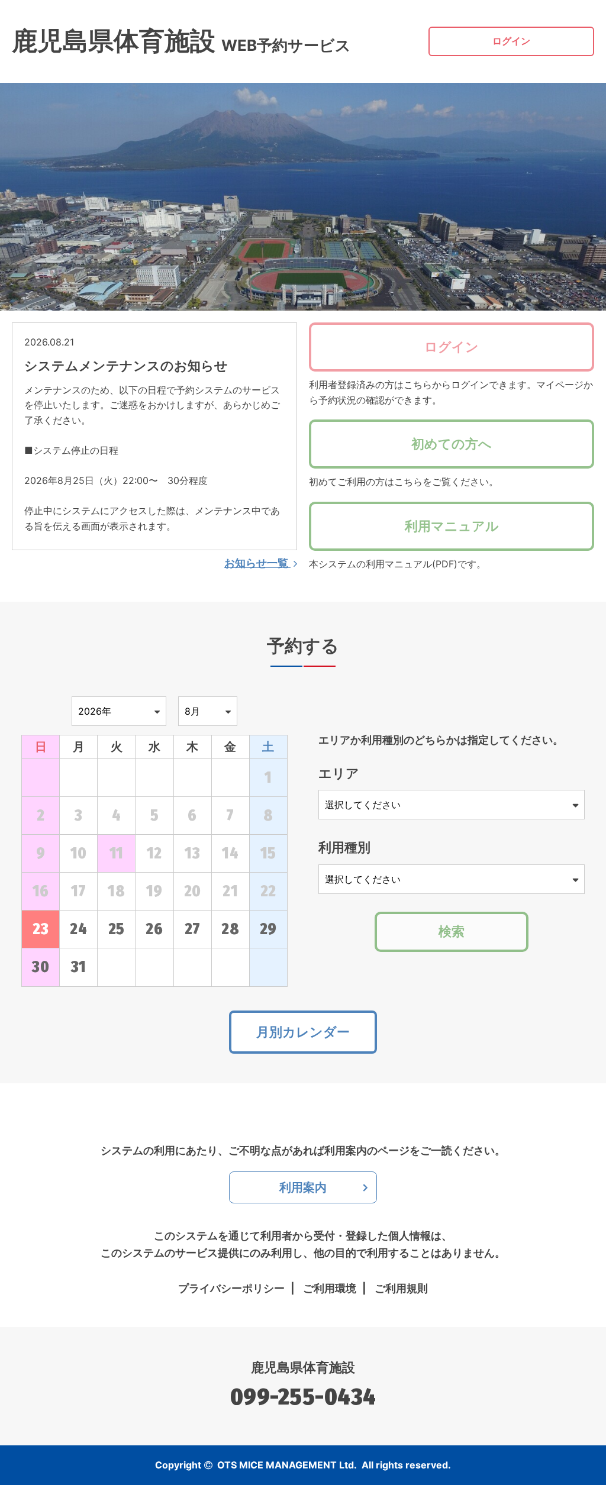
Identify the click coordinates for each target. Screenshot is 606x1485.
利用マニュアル (452, 526)
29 (268, 929)
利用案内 (303, 1187)
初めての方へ (451, 443)
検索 (452, 931)
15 (268, 853)
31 (78, 967)
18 (116, 891)
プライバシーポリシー (231, 1288)
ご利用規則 (401, 1288)
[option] (303, 197)
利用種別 (344, 847)
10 (78, 853)
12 (154, 853)
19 (154, 891)
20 (192, 891)
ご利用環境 (329, 1288)
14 (230, 853)
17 (78, 891)
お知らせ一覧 (257, 563)
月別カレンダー (303, 1032)
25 (116, 929)
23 (41, 929)
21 (230, 891)
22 (268, 891)
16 (41, 891)
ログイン (511, 41)
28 (230, 929)
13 (192, 853)
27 (193, 929)
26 (154, 929)
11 (116, 853)
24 (78, 929)
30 (40, 967)
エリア (338, 773)
